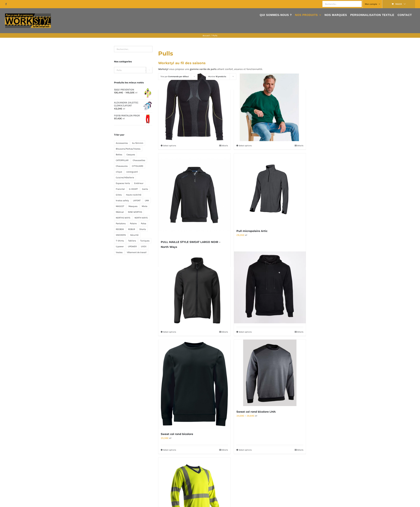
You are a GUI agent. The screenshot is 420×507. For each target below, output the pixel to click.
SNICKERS (121, 235)
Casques (130, 154)
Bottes (119, 154)
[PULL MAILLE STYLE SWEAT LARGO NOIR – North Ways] (194, 194)
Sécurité (134, 235)
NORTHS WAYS (123, 217)
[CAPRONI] (194, 107)
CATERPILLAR (122, 160)
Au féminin (137, 143)
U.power (120, 246)
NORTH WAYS (141, 217)
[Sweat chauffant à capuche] (270, 287)
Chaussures (122, 166)
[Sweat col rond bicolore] (194, 384)
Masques (132, 206)
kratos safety (122, 200)
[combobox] (133, 70)
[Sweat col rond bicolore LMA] (270, 373)
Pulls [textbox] (132, 70)
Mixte (144, 206)
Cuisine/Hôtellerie (125, 177)
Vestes (119, 252)
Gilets (119, 195)
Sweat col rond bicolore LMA (256, 411)
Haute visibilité (133, 195)
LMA (147, 200)
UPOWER (132, 246)
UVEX (144, 246)
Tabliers (132, 240)
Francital (120, 189)
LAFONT (137, 200)
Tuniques (144, 240)
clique (119, 172)
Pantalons (121, 223)
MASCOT (120, 206)
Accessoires (122, 143)
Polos (143, 223)
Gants (145, 189)
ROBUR (131, 229)
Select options (169, 145)
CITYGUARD (137, 166)
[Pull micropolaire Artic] (270, 189)
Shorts (142, 229)
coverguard (132, 172)
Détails (224, 145)
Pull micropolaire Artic (251, 231)
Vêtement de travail (137, 252)
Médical (120, 212)
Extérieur (138, 183)
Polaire (133, 223)
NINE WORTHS (135, 212)
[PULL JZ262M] (270, 107)
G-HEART (133, 189)
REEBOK (120, 229)
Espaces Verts (123, 183)
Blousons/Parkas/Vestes (128, 149)
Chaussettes (139, 160)
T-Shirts (120, 240)
